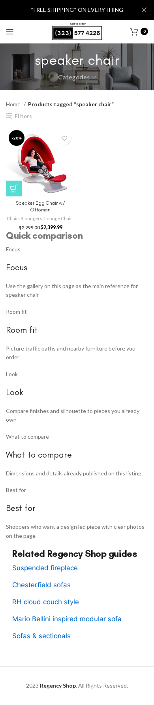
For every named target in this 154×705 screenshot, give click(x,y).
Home (14, 104)
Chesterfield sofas (41, 585)
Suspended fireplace (45, 568)
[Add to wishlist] (64, 138)
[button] (14, 188)
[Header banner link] (65, 10)
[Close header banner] (144, 10)
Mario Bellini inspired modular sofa (67, 619)
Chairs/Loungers (24, 218)
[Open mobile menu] (10, 32)
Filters (23, 116)
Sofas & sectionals (41, 636)
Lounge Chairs (59, 218)
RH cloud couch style (45, 602)
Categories (74, 77)
